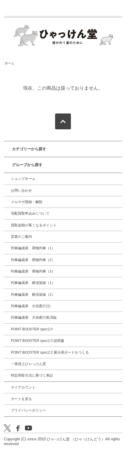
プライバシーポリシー (28, 410)
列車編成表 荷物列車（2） (33, 260)
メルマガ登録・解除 (26, 202)
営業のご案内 (21, 237)
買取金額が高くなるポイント (34, 225)
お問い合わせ (21, 190)
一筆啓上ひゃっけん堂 (28, 364)
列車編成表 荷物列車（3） (33, 271)
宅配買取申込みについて (30, 213)
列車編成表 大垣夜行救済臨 (34, 317)
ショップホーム (23, 179)
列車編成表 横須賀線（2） (33, 294)
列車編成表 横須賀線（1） (33, 283)
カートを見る (21, 399)
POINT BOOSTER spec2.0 (32, 329)
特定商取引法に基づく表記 (32, 375)
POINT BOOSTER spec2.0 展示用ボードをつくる (50, 352)
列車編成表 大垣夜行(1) (30, 306)
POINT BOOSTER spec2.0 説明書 (37, 341)
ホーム (9, 63)
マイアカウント (23, 387)
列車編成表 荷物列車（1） (33, 248)
